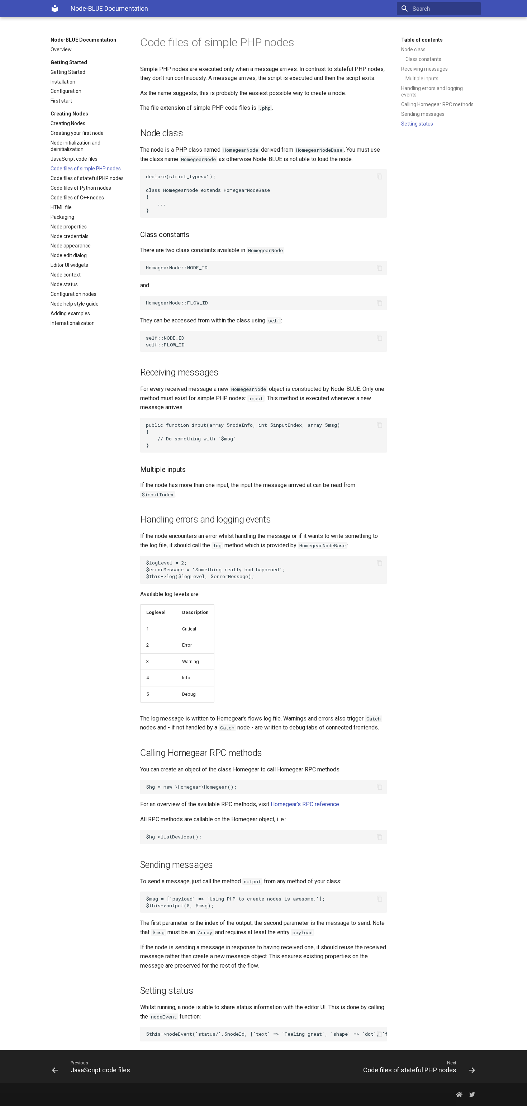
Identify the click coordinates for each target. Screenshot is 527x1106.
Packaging (62, 217)
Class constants (423, 59)
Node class (413, 49)
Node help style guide (75, 304)
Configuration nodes (73, 294)
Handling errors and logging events (432, 91)
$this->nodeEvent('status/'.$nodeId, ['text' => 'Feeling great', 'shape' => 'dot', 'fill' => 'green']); (266, 1034)
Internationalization (73, 323)
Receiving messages (424, 69)
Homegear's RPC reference (305, 804)
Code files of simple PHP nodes (86, 168)
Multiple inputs (421, 78)
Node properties (69, 227)
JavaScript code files (74, 159)
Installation (63, 82)
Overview (61, 49)
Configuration (66, 91)
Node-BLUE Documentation (83, 40)
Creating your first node (77, 133)
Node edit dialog (69, 255)
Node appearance (71, 246)
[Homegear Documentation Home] (459, 1094)
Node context (66, 275)
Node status (64, 284)
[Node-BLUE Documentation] (55, 8)
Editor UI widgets (69, 265)
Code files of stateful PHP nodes (87, 178)
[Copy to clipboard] (379, 176)
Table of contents (422, 40)
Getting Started (68, 72)
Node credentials (70, 236)
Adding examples (70, 313)
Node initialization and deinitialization (75, 146)
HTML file (61, 207)
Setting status (417, 124)
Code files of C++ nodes (77, 197)
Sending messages (423, 114)
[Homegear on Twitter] (472, 1094)
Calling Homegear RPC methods (437, 104)
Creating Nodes (68, 123)
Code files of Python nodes (81, 188)
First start (61, 101)
